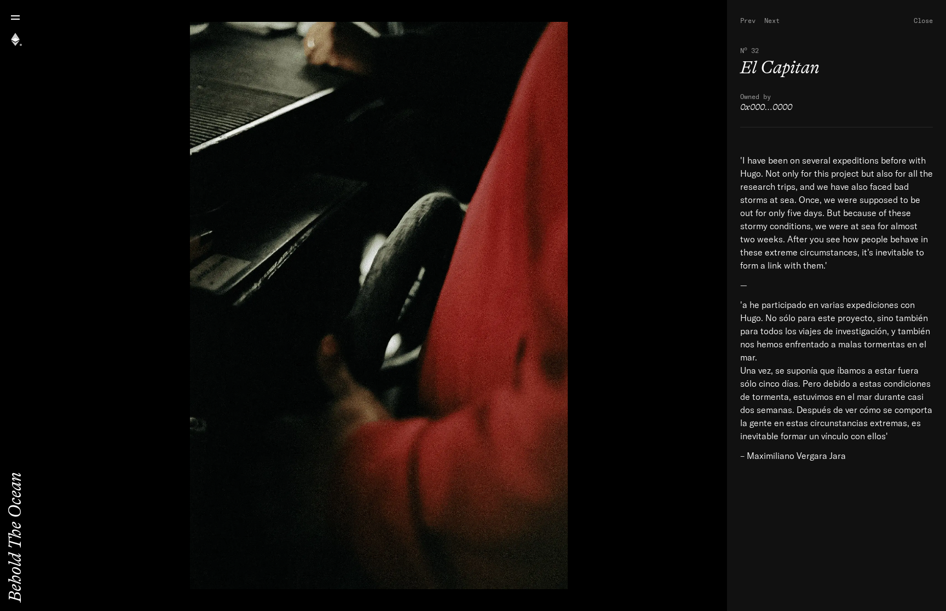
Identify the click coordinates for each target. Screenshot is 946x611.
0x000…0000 (766, 107)
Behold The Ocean (15, 537)
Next (772, 20)
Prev (747, 20)
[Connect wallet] (15, 39)
